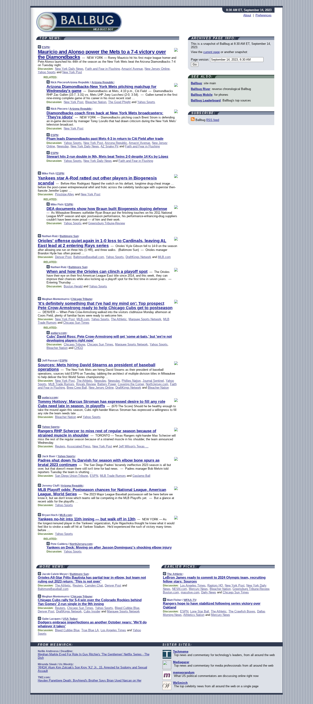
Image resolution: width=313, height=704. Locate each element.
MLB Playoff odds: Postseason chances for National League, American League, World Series (102, 492)
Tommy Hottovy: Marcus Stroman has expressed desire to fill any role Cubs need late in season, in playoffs (101, 403)
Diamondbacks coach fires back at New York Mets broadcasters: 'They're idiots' (105, 115)
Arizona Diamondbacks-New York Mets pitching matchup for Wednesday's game (101, 88)
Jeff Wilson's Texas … (133, 446)
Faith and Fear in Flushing (102, 68)
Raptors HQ (215, 585)
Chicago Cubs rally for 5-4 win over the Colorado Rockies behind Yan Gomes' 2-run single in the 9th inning (90, 602)
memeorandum (184, 672)
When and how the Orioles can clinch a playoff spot (97, 271)
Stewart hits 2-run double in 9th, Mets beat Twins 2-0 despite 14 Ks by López (107, 156)
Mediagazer (181, 662)
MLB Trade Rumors (61, 384)
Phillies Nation (131, 380)
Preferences (263, 15)
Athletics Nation (193, 615)
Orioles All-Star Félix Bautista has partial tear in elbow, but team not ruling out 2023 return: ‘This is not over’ (92, 579)
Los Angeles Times (113, 630)
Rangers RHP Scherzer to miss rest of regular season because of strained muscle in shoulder (97, 433)
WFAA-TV (190, 600)
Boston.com (171, 592)
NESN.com (179, 589)
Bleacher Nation (95, 102)
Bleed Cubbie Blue (127, 608)
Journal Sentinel (153, 380)
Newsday (63, 146)
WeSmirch (180, 682)
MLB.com (164, 257)
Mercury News (198, 589)
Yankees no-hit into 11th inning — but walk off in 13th (86, 519)
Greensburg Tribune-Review (106, 223)
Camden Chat (94, 585)
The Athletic (119, 319)
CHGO (78, 348)
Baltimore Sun (69, 236)
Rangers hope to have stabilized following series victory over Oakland (212, 605)
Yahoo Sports (47, 72)
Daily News (208, 592)
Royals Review (86, 384)
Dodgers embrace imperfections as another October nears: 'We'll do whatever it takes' (92, 624)
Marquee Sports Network (145, 319)
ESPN (45, 47)
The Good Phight (119, 102)
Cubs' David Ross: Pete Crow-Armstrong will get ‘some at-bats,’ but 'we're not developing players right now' (109, 338)
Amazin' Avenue (132, 68)
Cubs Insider (92, 611)
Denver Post (63, 257)
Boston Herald (73, 286)
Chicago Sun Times (76, 322)
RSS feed (212, 120)
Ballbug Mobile (201, 94)
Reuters (60, 446)
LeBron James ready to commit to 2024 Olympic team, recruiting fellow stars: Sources (214, 579)
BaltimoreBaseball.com (88, 257)
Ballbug (196, 83)
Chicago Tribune (81, 299)
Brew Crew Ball (77, 387)
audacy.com (58, 333)
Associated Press (79, 446)
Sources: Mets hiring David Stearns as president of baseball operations (96, 367)
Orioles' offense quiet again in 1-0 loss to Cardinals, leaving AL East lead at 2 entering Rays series (102, 243)
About (247, 15)
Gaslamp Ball (141, 475)
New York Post (72, 72)
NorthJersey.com (157, 384)
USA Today (70, 618)
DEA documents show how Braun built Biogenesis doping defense (107, 209)
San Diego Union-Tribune (71, 475)
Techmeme (180, 651)
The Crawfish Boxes (241, 611)
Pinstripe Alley (64, 194)
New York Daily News (69, 68)
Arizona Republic (103, 82)
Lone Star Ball (199, 611)
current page (211, 52)
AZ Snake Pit (109, 146)
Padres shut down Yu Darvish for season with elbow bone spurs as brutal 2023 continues (98, 462)
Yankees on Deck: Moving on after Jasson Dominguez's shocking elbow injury (109, 547)
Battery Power (106, 384)
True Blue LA (90, 630)
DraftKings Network (138, 257)
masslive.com (190, 592)
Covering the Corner (131, 384)
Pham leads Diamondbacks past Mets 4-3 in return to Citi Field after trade (105, 138)
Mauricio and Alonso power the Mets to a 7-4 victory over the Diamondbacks (102, 54)
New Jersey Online (157, 68)
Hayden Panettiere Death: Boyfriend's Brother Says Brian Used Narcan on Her (89, 680)
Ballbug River (200, 89)
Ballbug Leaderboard (206, 100)
